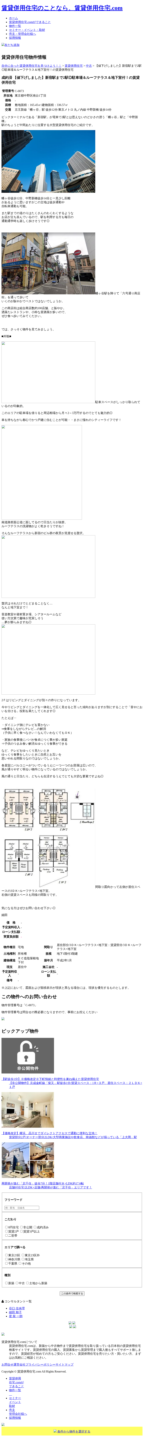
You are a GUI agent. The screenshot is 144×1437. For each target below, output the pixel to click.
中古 (22, 1283)
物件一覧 (15, 26)
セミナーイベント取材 (15, 1402)
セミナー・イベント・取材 (27, 29)
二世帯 (12, 1235)
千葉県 (12, 1263)
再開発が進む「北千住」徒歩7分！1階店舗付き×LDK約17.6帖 (43, 1183)
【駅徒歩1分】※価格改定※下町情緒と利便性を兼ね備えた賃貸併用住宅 (50, 1079)
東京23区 (14, 1255)
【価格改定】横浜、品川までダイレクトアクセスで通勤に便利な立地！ (50, 1133)
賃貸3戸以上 (31, 1231)
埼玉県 (29, 1259)
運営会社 (20, 1364)
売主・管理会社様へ (22, 33)
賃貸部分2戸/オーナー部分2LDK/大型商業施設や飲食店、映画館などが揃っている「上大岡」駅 (73, 1137)
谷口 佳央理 (17, 1308)
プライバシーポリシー (41, 1364)
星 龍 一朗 (15, 1316)
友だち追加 (12, 44)
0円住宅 (13, 1227)
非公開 (27, 1227)
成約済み (43, 1227)
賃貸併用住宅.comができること (30, 22)
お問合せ (8, 1364)
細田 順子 (15, 1312)
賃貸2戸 (13, 1231)
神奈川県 (14, 1259)
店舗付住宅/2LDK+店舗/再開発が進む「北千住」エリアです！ (50, 1187)
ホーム (13, 18)
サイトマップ (65, 1364)
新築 (11, 1283)
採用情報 (15, 37)
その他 (26, 1263)
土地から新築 (38, 1283)
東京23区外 (32, 1255)
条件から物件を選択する (73, 1431)
